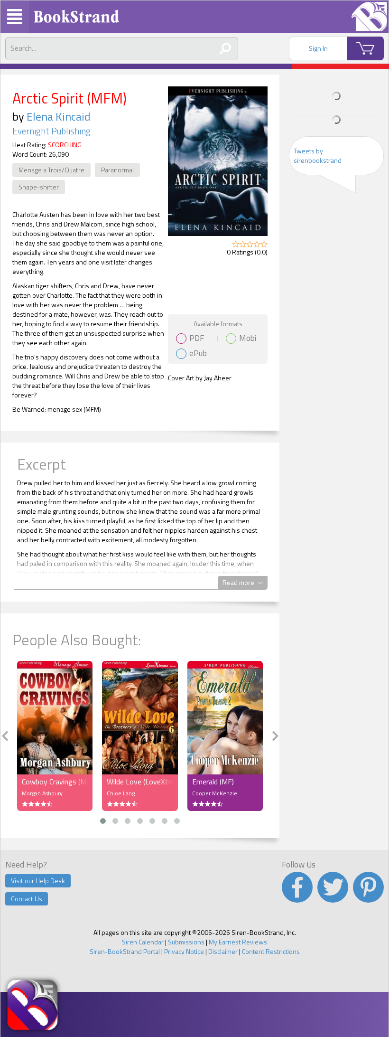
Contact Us (26, 899)
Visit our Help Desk (38, 881)
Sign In (318, 48)
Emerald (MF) (213, 781)
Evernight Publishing (51, 131)
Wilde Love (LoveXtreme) (140, 781)
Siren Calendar (143, 942)
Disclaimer (223, 951)
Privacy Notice (184, 951)
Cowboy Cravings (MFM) (55, 781)
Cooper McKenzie (214, 793)
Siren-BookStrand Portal (125, 951)
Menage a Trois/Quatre (51, 170)
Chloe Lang (121, 793)
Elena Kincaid (59, 116)
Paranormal (117, 170)
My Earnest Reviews (238, 942)
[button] (103, 821)
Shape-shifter (39, 187)
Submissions (186, 942)
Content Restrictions (271, 951)
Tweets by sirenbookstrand (318, 155)
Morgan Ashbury (42, 793)
